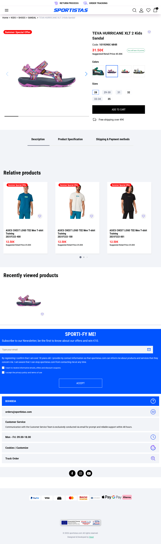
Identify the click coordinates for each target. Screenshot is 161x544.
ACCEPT (80, 383)
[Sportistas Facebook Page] (72, 473)
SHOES (21, 17)
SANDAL (32, 17)
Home (5, 17)
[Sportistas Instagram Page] (80, 473)
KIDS (13, 17)
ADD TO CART (118, 109)
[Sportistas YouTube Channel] (89, 473)
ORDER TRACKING (98, 3)
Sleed (91, 537)
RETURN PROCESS (69, 3)
